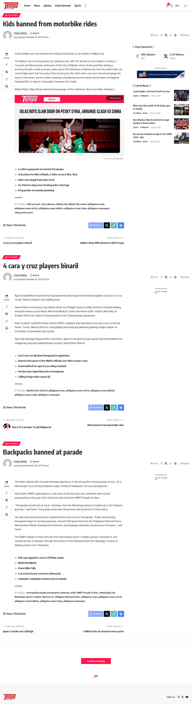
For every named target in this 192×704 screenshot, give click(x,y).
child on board (33, 204)
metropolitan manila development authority (48, 592)
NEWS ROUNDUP (27, 562)
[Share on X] (166, 35)
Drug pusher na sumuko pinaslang (36, 190)
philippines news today (75, 208)
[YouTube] (187, 697)
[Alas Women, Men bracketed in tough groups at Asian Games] (181, 124)
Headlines (137, 113)
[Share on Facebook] (161, 35)
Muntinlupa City (107, 592)
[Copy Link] (170, 35)
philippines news (96, 204)
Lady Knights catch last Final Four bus (151, 91)
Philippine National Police (67, 597)
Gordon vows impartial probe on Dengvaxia (41, 371)
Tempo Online (20, 33)
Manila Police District (37, 390)
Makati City (61, 204)
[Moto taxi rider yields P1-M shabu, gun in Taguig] (181, 109)
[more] (85, 5)
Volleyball (144, 95)
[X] (175, 56)
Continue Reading (96, 661)
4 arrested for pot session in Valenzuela (39, 573)
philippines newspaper (99, 208)
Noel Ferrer (48, 597)
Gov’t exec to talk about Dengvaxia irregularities (44, 355)
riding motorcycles (24, 212)
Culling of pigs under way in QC (34, 376)
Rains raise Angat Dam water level (36, 179)
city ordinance (48, 204)
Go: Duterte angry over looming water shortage (43, 185)
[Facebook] (147, 56)
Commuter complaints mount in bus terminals (42, 578)
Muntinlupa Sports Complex (28, 597)
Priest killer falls (27, 568)
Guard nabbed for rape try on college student (42, 366)
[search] (171, 5)
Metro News (11, 15)
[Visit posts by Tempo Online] (7, 35)
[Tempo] (11, 5)
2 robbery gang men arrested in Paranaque (41, 169)
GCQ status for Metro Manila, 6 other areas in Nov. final (47, 174)
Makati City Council (78, 204)
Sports (136, 95)
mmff (73, 592)
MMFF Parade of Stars (88, 592)
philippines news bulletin (51, 208)
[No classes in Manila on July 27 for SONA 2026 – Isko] (181, 138)
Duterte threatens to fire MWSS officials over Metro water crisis (53, 360)
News (145, 113)
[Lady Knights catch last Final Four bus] (181, 95)
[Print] (175, 35)
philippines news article (26, 208)
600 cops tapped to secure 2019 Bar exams (41, 557)
